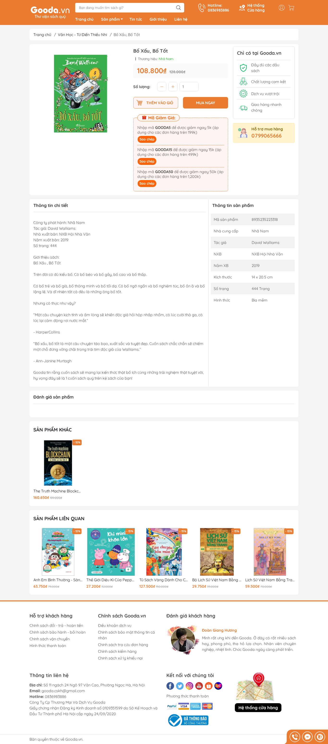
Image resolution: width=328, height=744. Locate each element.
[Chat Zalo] (320, 737)
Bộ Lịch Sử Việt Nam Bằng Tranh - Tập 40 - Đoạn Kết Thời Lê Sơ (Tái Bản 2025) (164, 580)
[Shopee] (209, 686)
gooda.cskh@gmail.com (63, 690)
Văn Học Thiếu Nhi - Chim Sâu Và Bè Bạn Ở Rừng (270, 580)
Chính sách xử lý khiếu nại (120, 658)
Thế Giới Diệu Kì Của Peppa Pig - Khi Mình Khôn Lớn (58, 580)
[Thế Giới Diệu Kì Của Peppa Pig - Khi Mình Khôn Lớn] (58, 552)
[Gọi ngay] (295, 737)
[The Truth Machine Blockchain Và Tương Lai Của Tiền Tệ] (58, 463)
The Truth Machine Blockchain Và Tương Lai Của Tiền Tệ (58, 491)
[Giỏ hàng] (292, 7)
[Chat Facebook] (307, 737)
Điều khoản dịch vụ (114, 625)
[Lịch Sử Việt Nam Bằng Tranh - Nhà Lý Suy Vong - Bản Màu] (217, 552)
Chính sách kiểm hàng (117, 651)
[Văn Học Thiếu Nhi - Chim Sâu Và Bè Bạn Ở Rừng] (270, 552)
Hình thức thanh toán (48, 645)
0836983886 (55, 696)
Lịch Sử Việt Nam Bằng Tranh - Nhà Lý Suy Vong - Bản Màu (217, 580)
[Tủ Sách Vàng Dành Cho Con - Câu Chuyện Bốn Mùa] (111, 552)
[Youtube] (199, 686)
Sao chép (147, 139)
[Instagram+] (189, 686)
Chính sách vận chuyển (50, 638)
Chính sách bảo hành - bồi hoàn (57, 632)
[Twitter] (180, 686)
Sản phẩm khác (52, 430)
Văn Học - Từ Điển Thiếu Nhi (82, 34)
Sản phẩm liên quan (59, 518)
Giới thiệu (158, 19)
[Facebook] (170, 686)
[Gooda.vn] (50, 12)
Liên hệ (180, 19)
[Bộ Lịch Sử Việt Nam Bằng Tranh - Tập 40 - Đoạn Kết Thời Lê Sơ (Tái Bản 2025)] (164, 552)
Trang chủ (84, 19)
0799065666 (266, 135)
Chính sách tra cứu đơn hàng (123, 644)
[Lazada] (218, 686)
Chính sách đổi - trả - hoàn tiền (56, 625)
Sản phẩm (110, 19)
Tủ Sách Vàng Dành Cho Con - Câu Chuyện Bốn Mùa (111, 580)
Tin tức (135, 19)
